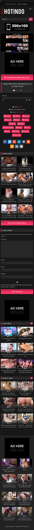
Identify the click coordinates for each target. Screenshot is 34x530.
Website (3, 273)
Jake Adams (20, 112)
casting (13, 123)
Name (3, 260)
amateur (17, 116)
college (8, 116)
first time (16, 131)
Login (19, 4)
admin (19, 107)
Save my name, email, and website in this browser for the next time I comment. (16, 286)
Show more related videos (17, 223)
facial (8, 131)
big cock (26, 116)
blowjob (26, 119)
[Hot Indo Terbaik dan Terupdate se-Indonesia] (14, 11)
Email (3, 267)
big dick (9, 119)
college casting (9, 127)
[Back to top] (29, 525)
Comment (4, 239)
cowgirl (19, 127)
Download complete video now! (18, 77)
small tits (26, 131)
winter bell (17, 135)
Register (25, 4)
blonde (17, 119)
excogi (28, 127)
